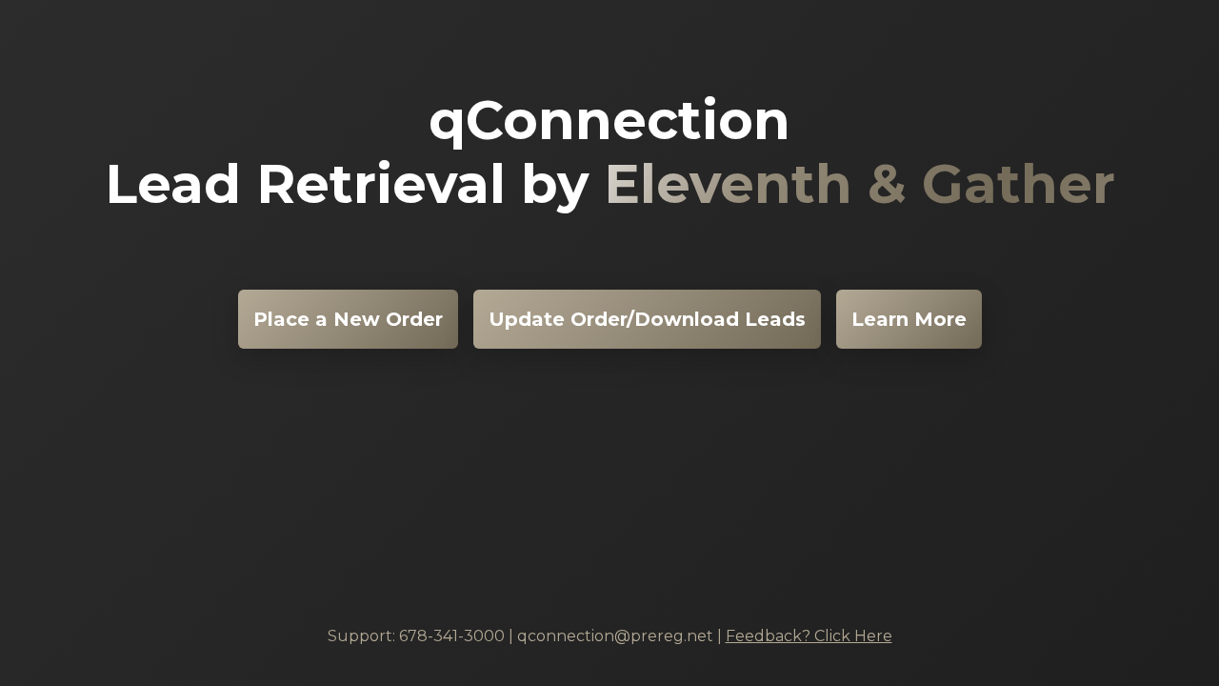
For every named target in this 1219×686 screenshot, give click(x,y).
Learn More (909, 319)
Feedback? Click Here (809, 636)
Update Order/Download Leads (647, 319)
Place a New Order (348, 319)
